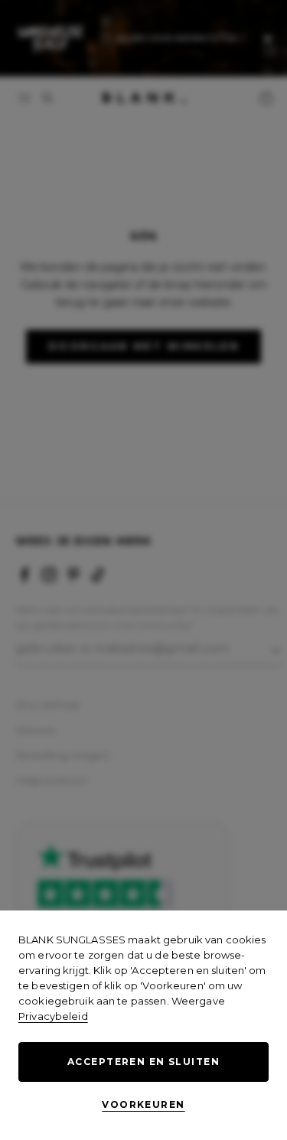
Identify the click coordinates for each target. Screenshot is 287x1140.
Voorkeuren (143, 1104)
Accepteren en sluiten (143, 1061)
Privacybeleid (53, 1016)
